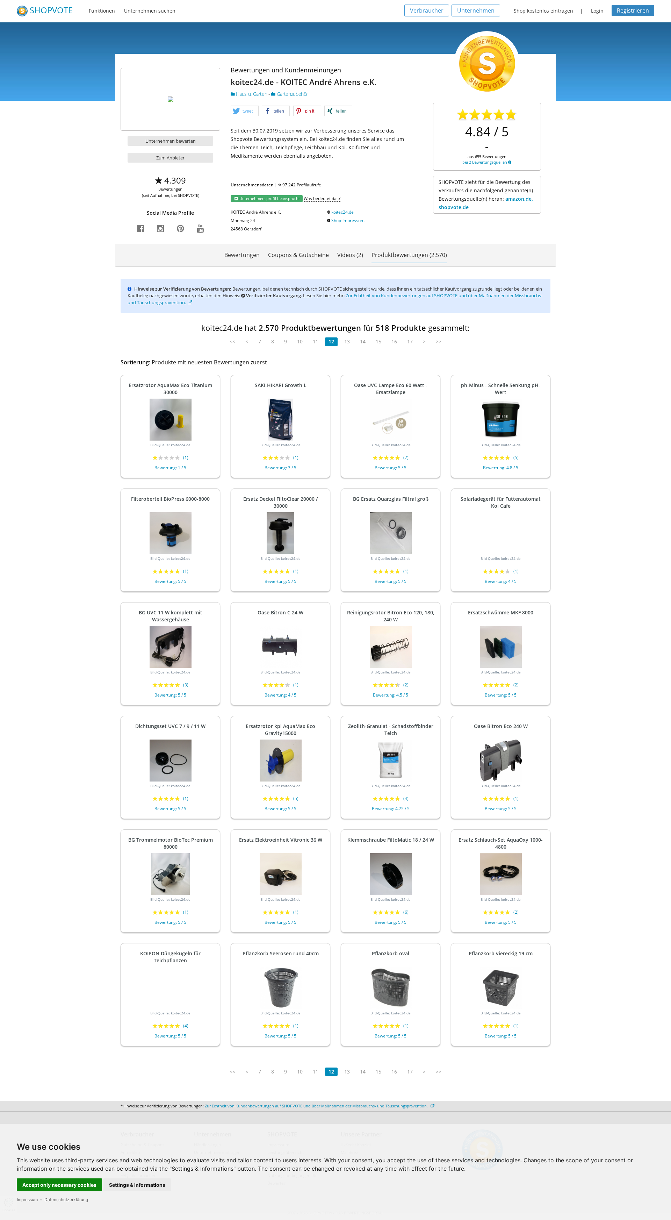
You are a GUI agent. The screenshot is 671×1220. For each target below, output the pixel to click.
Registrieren (633, 10)
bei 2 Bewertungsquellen (485, 162)
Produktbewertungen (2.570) (409, 255)
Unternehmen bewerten (170, 141)
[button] (244, 111)
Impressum (27, 1199)
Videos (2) (350, 255)
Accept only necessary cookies (59, 1185)
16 (394, 341)
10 (300, 341)
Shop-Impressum (348, 220)
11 (315, 341)
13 (347, 341)
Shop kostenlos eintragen (543, 10)
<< (232, 341)
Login (597, 10)
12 (331, 341)
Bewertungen (242, 255)
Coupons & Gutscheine (298, 255)
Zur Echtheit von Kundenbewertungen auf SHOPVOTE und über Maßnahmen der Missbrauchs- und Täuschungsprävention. (317, 1105)
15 (378, 341)
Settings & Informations (137, 1185)
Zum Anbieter (170, 158)
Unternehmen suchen (149, 10)
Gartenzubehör (291, 94)
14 (363, 341)
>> (438, 341)
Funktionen (102, 10)
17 (410, 341)
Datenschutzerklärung (66, 1199)
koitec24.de (342, 212)
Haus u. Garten (251, 94)
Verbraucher (426, 10)
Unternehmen (476, 10)
